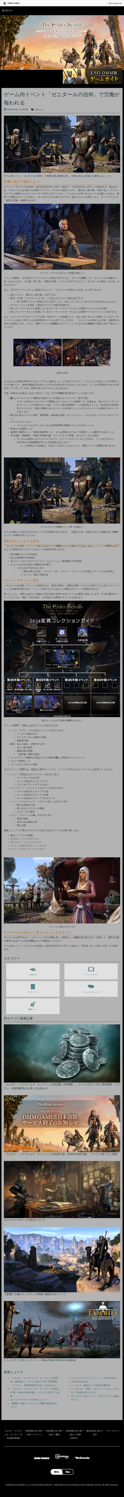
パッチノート (33, 992)
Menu (8, 10)
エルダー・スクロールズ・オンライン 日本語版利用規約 (13, 1434)
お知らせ (38, 109)
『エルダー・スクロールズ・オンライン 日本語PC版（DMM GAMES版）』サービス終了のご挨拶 (34, 1392)
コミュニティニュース (91, 992)
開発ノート (33, 1009)
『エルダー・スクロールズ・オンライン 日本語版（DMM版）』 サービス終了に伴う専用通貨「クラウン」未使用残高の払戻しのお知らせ (34, 1382)
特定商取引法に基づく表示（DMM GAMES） (74, 1434)
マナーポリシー (113, 1431)
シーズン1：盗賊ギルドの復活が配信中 (91, 1385)
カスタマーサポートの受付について (28, 1399)
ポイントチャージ (115, 3)
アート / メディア (91, 975)
